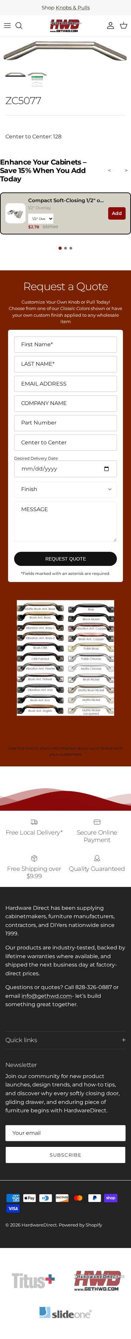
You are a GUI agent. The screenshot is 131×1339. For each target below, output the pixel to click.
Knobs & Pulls (73, 7)
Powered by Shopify (80, 1225)
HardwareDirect (39, 1225)
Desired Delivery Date (36, 458)
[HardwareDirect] (65, 25)
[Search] (22, 25)
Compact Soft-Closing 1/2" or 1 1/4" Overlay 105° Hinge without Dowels (66, 200)
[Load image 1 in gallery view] (65, 53)
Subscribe (65, 1155)
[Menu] (7, 25)
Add (117, 213)
